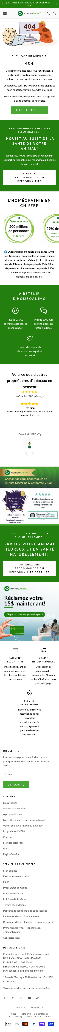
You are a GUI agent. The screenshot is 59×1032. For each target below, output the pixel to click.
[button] (27, 453)
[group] (29, 611)
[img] (29, 392)
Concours (8, 836)
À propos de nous (12, 814)
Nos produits (10, 802)
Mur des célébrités (13, 842)
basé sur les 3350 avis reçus (29, 395)
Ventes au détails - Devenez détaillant (23, 825)
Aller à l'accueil (29, 110)
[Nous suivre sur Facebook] (4, 998)
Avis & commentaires (14, 808)
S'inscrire (16, 784)
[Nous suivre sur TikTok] (37, 998)
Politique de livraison (14, 899)
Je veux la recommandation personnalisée (29, 177)
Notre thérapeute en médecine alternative (25, 819)
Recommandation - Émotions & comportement (28, 921)
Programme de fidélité (15, 887)
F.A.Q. (6, 882)
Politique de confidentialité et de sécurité (25, 910)
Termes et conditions (14, 904)
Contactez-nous (11, 937)
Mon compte (10, 870)
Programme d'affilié (14, 831)
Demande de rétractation (16, 876)
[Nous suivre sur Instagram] (12, 998)
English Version (11, 854)
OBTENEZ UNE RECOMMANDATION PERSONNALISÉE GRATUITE (29, 568)
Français (35, 1007)
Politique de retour (13, 893)
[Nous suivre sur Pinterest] (21, 998)
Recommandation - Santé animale (21, 916)
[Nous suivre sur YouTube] (29, 998)
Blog (5, 848)
